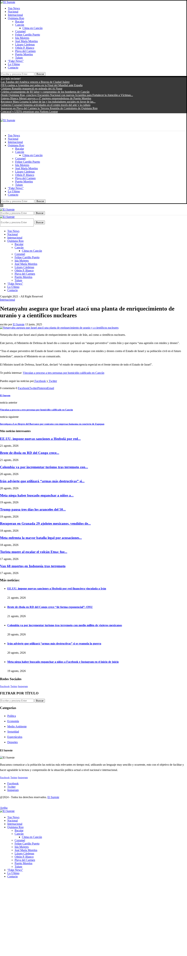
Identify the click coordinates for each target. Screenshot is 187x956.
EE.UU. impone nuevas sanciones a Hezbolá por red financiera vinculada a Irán (56, 588)
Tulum (19, 57)
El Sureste (18, 324)
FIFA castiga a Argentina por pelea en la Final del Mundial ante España (42, 85)
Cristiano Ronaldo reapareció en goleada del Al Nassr (31, 88)
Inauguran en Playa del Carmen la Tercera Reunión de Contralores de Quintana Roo (49, 108)
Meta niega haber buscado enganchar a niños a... (37, 495)
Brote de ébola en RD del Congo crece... (29, 453)
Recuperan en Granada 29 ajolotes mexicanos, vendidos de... (45, 523)
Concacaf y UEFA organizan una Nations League (29, 111)
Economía (13, 721)
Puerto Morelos (24, 54)
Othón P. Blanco (24, 47)
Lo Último (14, 64)
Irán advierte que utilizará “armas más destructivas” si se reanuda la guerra (54, 643)
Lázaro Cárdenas (25, 44)
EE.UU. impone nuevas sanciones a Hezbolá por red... (40, 439)
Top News (14, 8)
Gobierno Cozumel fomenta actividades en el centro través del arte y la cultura (45, 105)
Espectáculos (14, 736)
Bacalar (19, 21)
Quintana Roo (16, 18)
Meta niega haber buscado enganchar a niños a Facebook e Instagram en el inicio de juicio (63, 661)
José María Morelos (26, 41)
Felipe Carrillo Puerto (27, 34)
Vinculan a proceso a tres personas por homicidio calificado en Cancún (63, 372)
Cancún (19, 24)
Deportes (12, 742)
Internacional (15, 14)
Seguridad (13, 731)
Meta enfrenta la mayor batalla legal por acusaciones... (41, 538)
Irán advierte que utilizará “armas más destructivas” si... (42, 481)
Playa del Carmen (25, 51)
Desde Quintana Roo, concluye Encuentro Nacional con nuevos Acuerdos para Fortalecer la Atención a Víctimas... (67, 95)
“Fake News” (16, 60)
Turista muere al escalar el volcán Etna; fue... (33, 552)
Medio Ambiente (17, 726)
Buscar (40, 74)
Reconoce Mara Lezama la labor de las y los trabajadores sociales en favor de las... (48, 101)
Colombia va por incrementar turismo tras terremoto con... (44, 467)
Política (11, 715)
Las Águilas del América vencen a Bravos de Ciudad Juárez (35, 81)
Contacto (13, 67)
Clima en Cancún (32, 28)
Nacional (13, 11)
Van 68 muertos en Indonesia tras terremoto (33, 566)
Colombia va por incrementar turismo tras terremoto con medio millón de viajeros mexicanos (64, 625)
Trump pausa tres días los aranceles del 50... (33, 509)
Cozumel (20, 31)
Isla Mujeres (22, 37)
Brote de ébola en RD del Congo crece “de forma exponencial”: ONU (50, 607)
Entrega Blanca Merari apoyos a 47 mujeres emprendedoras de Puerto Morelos (46, 98)
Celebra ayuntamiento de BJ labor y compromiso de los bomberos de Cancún (45, 91)
